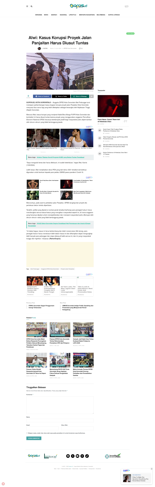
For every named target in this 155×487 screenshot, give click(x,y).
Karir (59, 468)
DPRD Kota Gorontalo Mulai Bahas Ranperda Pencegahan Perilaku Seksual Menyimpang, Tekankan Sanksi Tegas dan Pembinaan (36, 343)
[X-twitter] (73, 456)
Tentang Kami (92, 468)
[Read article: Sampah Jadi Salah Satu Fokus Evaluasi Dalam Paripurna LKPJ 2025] (83, 329)
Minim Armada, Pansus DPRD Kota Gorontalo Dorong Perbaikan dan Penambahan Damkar (83, 372)
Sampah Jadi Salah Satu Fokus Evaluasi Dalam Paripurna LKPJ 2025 (83, 341)
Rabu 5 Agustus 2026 (32, 349)
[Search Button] (31, 6)
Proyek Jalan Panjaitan (67, 269)
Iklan (55, 468)
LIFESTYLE (72, 15)
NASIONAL (63, 15)
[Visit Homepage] (78, 6)
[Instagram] (82, 456)
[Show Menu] (27, 6)
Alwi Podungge (35, 269)
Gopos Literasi (114, 15)
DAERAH (54, 15)
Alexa (45, 48)
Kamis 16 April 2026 (55, 377)
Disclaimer (98, 468)
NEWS (46, 15)
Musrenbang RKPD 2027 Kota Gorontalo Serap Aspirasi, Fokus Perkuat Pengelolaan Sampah (59, 372)
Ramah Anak (75, 468)
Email (28, 425)
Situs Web (64, 425)
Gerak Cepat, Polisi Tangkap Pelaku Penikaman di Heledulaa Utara (113, 130)
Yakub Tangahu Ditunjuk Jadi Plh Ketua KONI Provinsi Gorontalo (115, 138)
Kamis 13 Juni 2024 (55, 48)
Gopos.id (71, 466)
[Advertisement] (77, 24)
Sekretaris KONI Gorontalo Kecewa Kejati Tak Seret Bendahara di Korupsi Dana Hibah (115, 145)
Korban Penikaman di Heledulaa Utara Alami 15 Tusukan (115, 153)
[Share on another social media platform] (92, 96)
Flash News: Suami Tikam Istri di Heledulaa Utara (109, 120)
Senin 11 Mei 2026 (54, 345)
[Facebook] (68, 456)
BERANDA (38, 15)
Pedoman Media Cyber (66, 468)
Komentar (30, 394)
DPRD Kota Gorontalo (70, 48)
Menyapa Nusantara (87, 15)
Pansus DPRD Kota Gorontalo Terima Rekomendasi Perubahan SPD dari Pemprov (59, 341)
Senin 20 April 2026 (31, 376)
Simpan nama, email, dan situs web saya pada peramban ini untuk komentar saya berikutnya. (56, 433)
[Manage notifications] (3, 483)
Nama (28, 417)
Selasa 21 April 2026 (78, 345)
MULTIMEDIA (101, 15)
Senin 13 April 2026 (78, 377)
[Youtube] (77, 456)
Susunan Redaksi (83, 468)
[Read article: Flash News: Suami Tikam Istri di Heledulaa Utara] (113, 106)
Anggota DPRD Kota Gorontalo (50, 269)
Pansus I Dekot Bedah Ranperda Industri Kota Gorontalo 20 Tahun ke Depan (36, 371)
